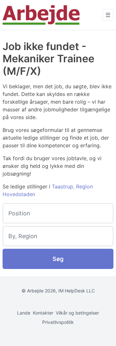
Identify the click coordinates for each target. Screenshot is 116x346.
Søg (58, 258)
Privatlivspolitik (58, 322)
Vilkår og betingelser (77, 313)
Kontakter (43, 313)
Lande (23, 313)
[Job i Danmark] (41, 15)
